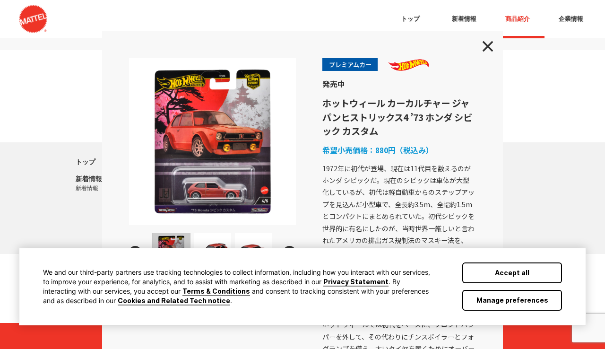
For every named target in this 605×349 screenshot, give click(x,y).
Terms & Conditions (216, 291)
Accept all (512, 273)
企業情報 (571, 18)
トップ (85, 162)
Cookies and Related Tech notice (174, 301)
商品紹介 (517, 18)
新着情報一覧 (93, 188)
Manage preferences (512, 300)
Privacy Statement (356, 282)
